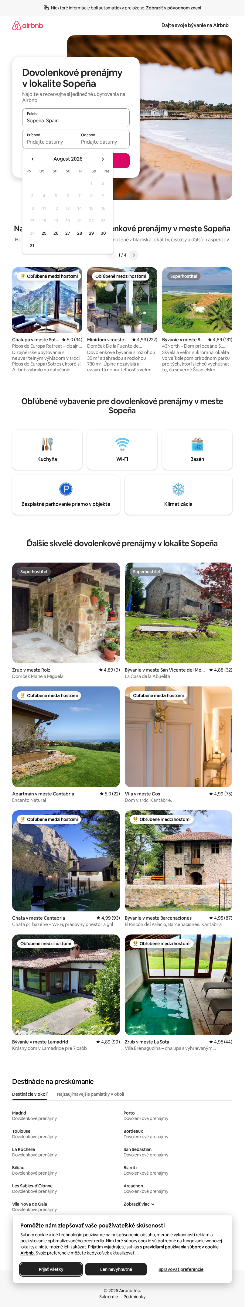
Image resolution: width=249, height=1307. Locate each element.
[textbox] (49, 141)
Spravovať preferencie (181, 1269)
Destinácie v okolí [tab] (29, 1094)
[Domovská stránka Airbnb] (27, 25)
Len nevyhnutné (116, 1269)
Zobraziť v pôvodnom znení (173, 8)
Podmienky (134, 1296)
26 (55, 233)
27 (67, 233)
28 (79, 233)
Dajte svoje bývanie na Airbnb (195, 25)
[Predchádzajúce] (111, 255)
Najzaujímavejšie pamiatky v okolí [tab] (90, 1094)
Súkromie (108, 1296)
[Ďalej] (133, 255)
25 (44, 233)
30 (103, 233)
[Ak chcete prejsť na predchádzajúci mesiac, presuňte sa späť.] (33, 159)
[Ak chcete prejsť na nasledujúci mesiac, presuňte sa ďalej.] (102, 159)
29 (91, 233)
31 (32, 245)
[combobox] (76, 120)
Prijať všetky (51, 1269)
